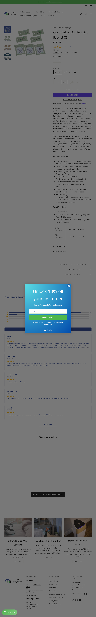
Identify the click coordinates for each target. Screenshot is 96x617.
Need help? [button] (12, 612)
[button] (9, 612)
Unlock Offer (48, 317)
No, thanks (48, 330)
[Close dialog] (69, 286)
